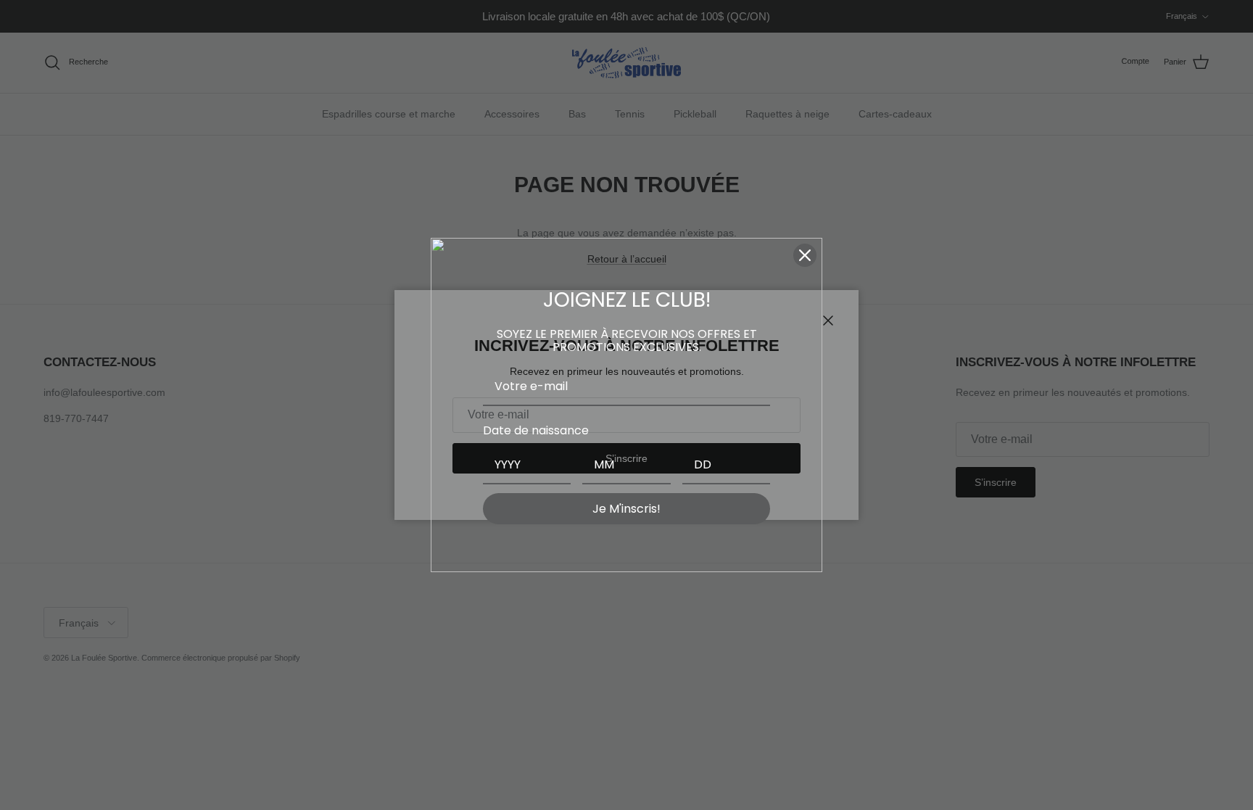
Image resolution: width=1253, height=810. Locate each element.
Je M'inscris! (626, 508)
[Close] (804, 255)
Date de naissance (536, 430)
